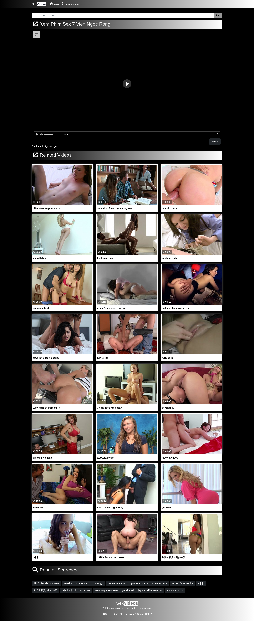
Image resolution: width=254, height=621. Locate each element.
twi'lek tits (85, 590)
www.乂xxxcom (175, 590)
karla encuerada (116, 583)
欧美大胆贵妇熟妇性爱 (45, 590)
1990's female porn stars (46, 583)
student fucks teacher (183, 583)
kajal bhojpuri (69, 590)
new (127, 608)
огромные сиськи (138, 583)
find (218, 15)
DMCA (148, 614)
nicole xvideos (159, 583)
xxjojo (201, 583)
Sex (39, 4)
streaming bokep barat (106, 590)
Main (56, 4)
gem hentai (128, 590)
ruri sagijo (98, 583)
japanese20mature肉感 (150, 590)
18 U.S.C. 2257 (110, 614)
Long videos (71, 4)
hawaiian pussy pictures (76, 583)
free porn (138, 608)
